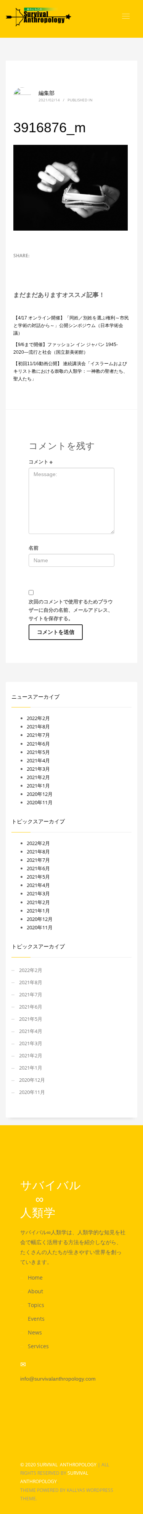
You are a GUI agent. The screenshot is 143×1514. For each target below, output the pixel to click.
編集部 (47, 92)
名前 (34, 547)
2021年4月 (38, 760)
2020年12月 (40, 794)
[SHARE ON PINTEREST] (45, 265)
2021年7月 (38, 734)
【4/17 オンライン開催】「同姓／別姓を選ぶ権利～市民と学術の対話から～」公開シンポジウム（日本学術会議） (71, 325)
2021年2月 (38, 777)
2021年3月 (38, 768)
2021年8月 (38, 726)
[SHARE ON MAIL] (59, 265)
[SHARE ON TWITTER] (19, 266)
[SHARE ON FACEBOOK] (32, 265)
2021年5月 (38, 752)
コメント (41, 461)
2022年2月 (38, 718)
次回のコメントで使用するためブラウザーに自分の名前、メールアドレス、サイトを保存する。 (71, 610)
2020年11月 (40, 802)
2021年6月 (38, 743)
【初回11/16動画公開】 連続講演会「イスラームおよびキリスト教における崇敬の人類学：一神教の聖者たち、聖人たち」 (70, 371)
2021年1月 (38, 785)
